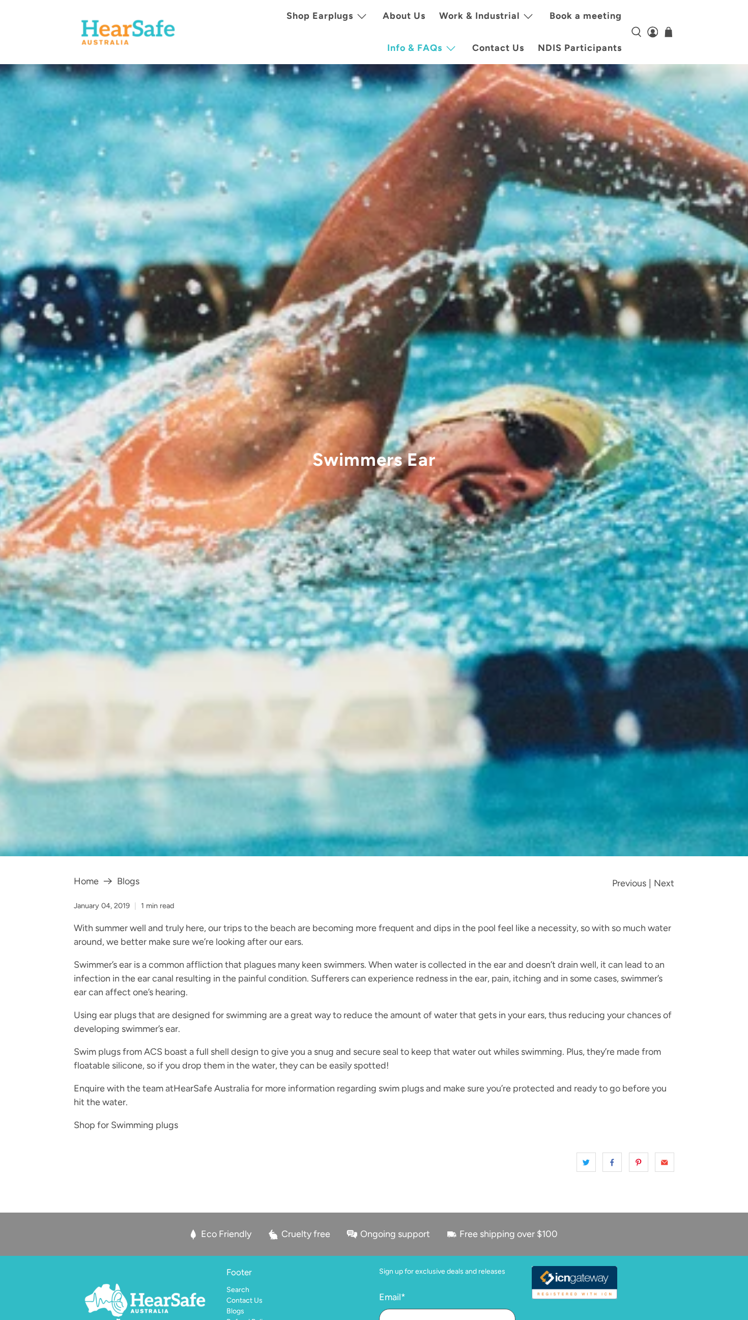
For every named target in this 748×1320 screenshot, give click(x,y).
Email (392, 1297)
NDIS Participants (580, 47)
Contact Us (498, 47)
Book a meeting (586, 15)
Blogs (128, 881)
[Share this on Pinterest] (638, 1162)
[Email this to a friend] (664, 1162)
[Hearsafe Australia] (128, 32)
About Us (404, 15)
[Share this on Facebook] (612, 1162)
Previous (629, 883)
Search (237, 1289)
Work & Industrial (479, 15)
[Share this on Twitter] (586, 1162)
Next (664, 883)
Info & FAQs (414, 47)
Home (86, 881)
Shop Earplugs (319, 15)
